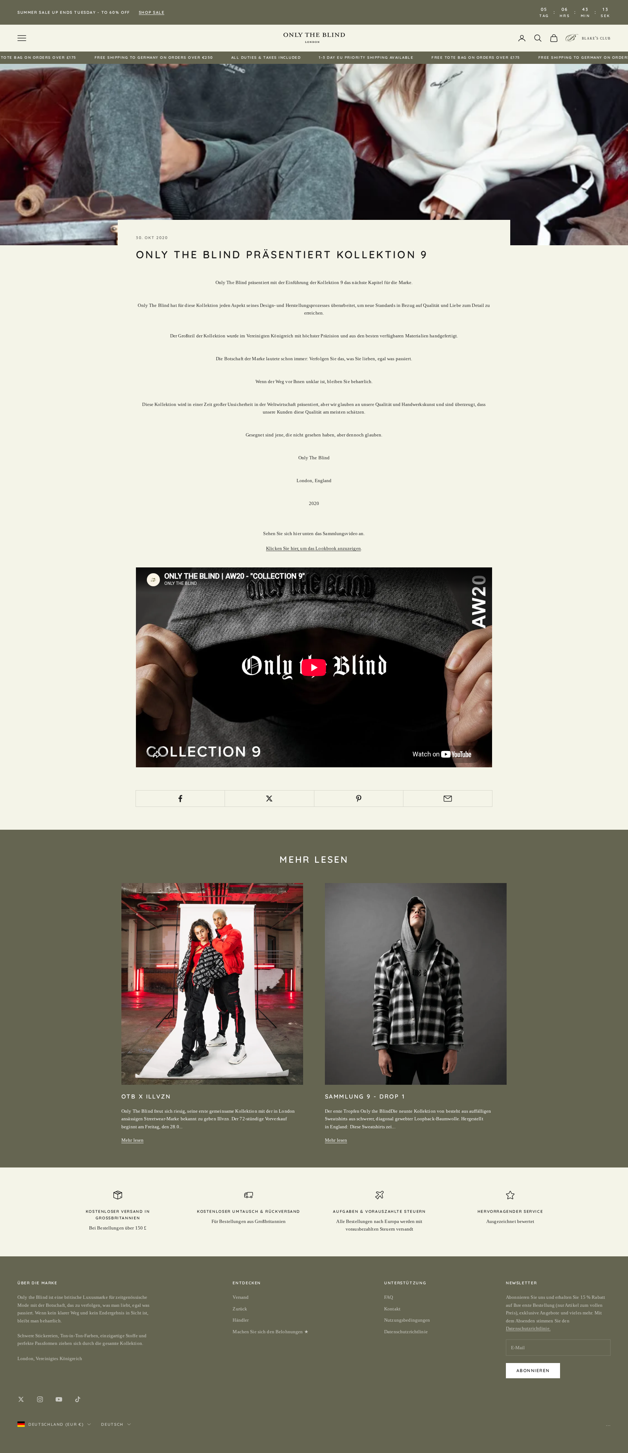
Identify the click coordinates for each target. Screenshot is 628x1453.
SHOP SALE (152, 12)
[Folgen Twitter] (21, 1399)
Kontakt (392, 1309)
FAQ (388, 1297)
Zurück (240, 1309)
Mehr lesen (132, 1140)
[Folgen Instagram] (40, 1399)
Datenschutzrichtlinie (406, 1331)
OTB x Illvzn (146, 1096)
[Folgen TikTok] (77, 1399)
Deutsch (112, 1424)
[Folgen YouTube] (59, 1399)
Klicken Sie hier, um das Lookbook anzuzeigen (313, 548)
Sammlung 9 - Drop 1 (365, 1096)
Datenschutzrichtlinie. (528, 1328)
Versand (241, 1297)
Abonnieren (533, 1370)
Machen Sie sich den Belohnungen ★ (270, 1331)
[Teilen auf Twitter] (269, 798)
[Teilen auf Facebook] (180, 798)
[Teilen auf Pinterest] (358, 798)
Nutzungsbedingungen (407, 1320)
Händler (241, 1320)
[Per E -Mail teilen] (447, 798)
